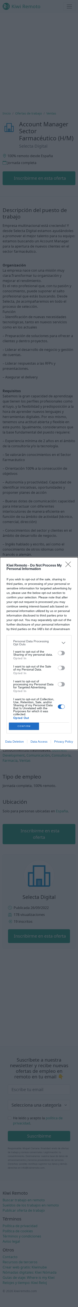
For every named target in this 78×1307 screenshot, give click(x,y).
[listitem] (39, 643)
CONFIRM (24, 726)
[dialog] (39, 653)
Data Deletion (14, 741)
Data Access (39, 741)
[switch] (61, 653)
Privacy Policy (63, 741)
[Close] (69, 566)
